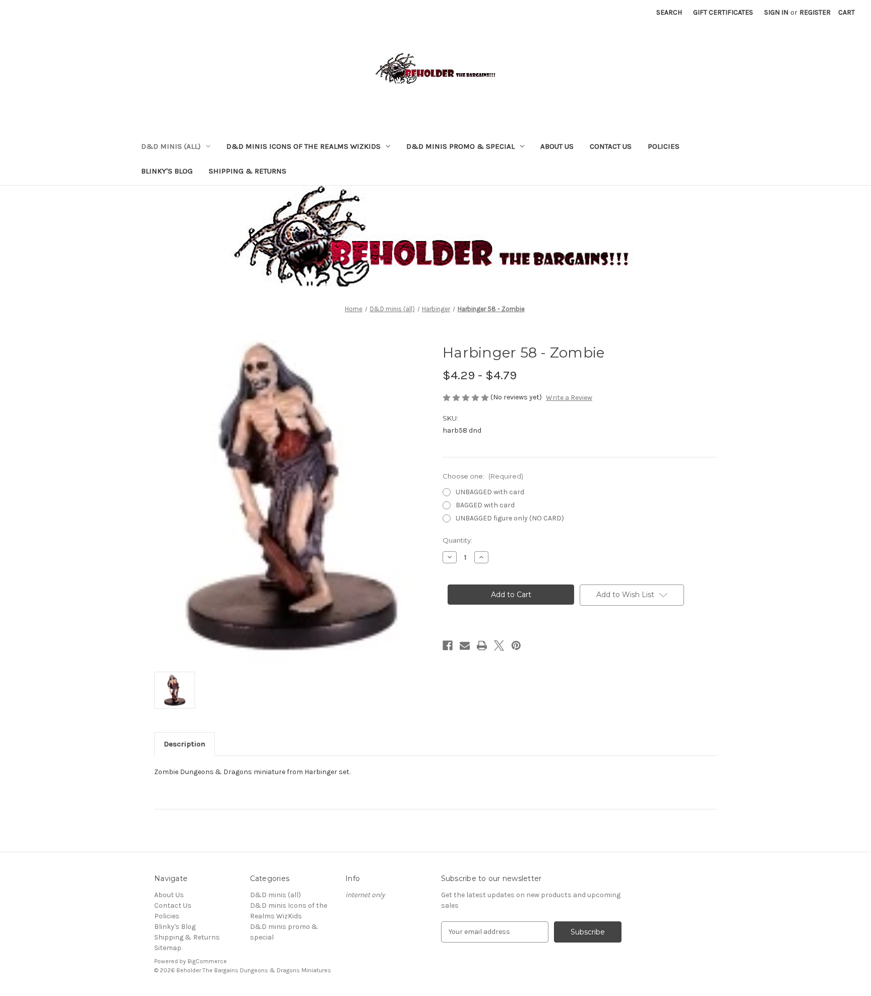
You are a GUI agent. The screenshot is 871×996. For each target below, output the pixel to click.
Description (184, 743)
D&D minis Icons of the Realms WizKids (303, 146)
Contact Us (611, 146)
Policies (663, 146)
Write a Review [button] (569, 397)
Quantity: (457, 540)
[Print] (482, 645)
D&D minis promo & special (460, 146)
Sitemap (167, 948)
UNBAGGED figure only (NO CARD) (510, 518)
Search (669, 12)
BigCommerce (207, 961)
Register (815, 12)
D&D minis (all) (171, 146)
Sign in (776, 12)
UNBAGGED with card (490, 492)
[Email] (465, 645)
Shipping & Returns (247, 170)
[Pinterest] (516, 645)
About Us (557, 146)
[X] (499, 645)
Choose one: (483, 476)
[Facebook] (448, 645)
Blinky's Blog (167, 170)
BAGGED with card (485, 505)
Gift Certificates (723, 12)
